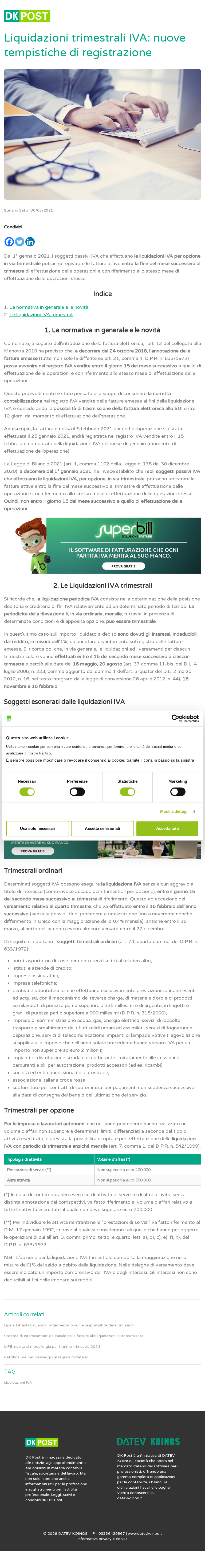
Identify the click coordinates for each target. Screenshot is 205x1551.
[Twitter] (19, 241)
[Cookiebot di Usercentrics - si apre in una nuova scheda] (175, 718)
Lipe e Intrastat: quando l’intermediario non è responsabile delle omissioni (69, 1325)
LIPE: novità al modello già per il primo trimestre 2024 (52, 1346)
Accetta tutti (167, 828)
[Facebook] (9, 241)
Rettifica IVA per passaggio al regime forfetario (46, 1357)
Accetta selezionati (102, 828)
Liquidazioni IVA (18, 1382)
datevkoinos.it (129, 1498)
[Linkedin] (30, 241)
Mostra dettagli (174, 811)
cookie (122, 1539)
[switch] (77, 791)
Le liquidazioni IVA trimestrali (41, 315)
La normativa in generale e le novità (48, 307)
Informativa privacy (94, 1539)
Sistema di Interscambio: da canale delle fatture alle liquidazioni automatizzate (73, 1336)
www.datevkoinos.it (145, 1533)
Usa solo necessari (37, 828)
